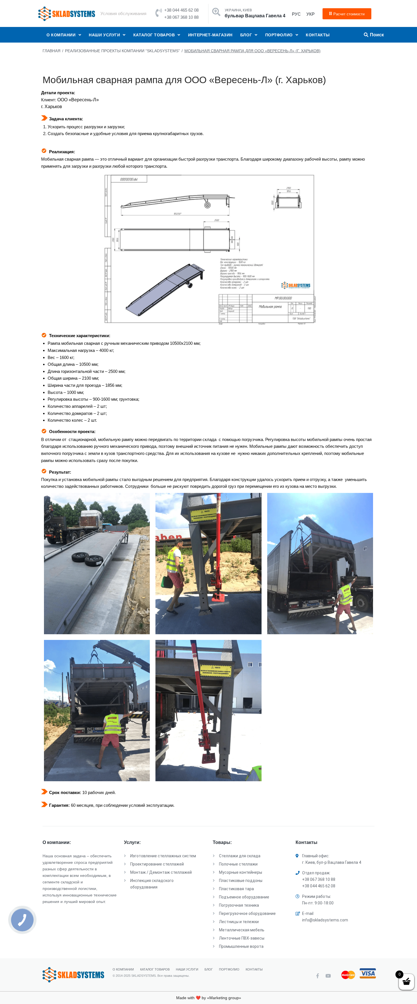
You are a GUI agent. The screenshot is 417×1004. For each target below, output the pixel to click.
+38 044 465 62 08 (181, 10)
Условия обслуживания (123, 13)
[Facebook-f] (317, 975)
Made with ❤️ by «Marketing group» (208, 997)
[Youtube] (328, 975)
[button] (347, 13)
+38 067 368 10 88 (181, 17)
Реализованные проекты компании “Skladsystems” (122, 51)
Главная (51, 51)
